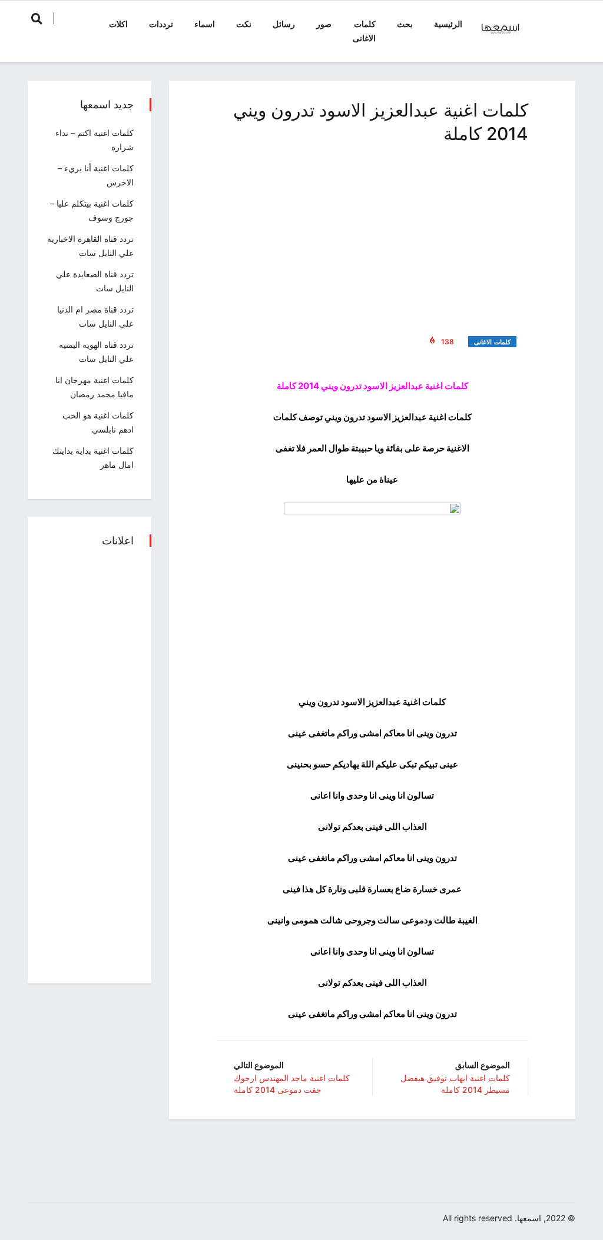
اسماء (204, 24)
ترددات (161, 24)
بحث (405, 24)
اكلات (118, 24)
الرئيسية (448, 24)
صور (324, 24)
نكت (243, 24)
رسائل (284, 24)
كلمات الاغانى (364, 31)
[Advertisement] (372, 237)
